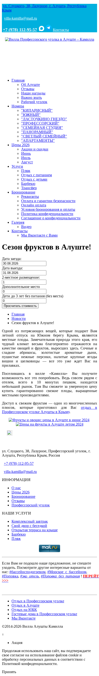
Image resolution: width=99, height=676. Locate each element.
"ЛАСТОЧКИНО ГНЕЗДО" (44, 119)
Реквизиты (30, 196)
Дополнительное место (21, 287)
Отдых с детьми (34, 179)
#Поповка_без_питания (60, 576)
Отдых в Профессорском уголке (38, 601)
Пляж (25, 171)
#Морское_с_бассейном (66, 572)
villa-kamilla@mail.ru (20, 18)
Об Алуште (30, 85)
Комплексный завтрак (30, 521)
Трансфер (29, 188)
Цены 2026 (21, 145)
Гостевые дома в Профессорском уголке (44, 614)
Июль (26, 158)
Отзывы (27, 89)
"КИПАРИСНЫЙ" (37, 110)
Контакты (61, 30)
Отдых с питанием (36, 175)
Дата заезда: (11, 259)
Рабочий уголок (34, 102)
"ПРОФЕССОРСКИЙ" (40, 123)
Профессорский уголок (31, 505)
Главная (18, 80)
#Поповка (10, 576)
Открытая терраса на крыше (35, 530)
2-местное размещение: (21, 277)
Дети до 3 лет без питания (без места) (32, 296)
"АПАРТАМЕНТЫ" (38, 141)
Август (27, 162)
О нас (16, 488)
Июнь (26, 153)
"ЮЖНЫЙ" (31, 115)
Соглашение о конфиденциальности (50, 218)
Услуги (17, 166)
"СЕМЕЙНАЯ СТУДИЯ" (42, 128)
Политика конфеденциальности (47, 214)
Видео (26, 227)
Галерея (18, 222)
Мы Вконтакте (24, 618)
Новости (19, 318)
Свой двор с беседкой (29, 526)
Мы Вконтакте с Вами (39, 235)
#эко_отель (29, 576)
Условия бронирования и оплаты (48, 209)
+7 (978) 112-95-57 (20, 29)
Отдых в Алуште (25, 605)
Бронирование (23, 192)
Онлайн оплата (33, 205)
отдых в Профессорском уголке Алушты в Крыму (49, 409)
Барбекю (28, 184)
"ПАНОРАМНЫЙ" (37, 132)
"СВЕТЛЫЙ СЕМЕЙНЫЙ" (44, 136)
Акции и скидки (34, 149)
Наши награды (33, 93)
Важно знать (31, 97)
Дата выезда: (12, 268)
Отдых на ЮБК (24, 610)
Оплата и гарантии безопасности (48, 201)
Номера (18, 106)
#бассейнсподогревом (27, 572)
